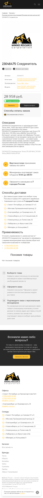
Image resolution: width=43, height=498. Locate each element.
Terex (4, 456)
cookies (22, 493)
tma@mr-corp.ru (8, 406)
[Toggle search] (35, 4)
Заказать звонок (21, 357)
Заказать (11, 105)
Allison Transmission (10, 472)
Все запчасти (7, 447)
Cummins (5, 467)
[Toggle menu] (39, 4)
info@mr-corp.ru (8, 401)
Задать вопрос (29, 105)
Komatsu (5, 461)
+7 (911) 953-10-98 (11, 248)
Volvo (4, 464)
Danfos (4, 469)
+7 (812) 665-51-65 (11, 246)
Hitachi (5, 458)
